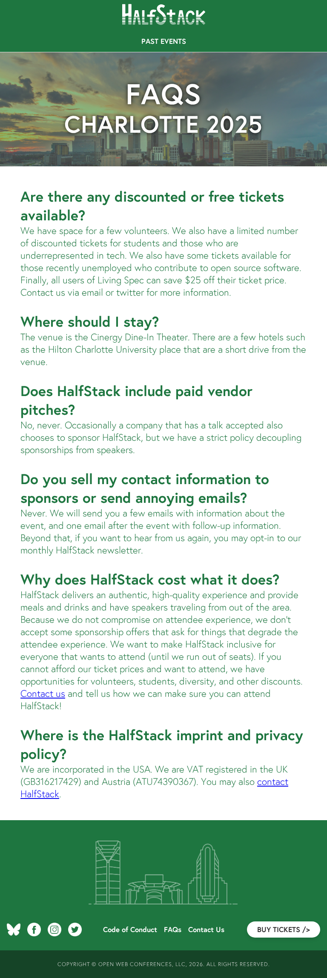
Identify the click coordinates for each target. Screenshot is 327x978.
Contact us (42, 693)
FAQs (172, 929)
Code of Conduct (130, 929)
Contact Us (206, 929)
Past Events (163, 41)
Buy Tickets (283, 929)
